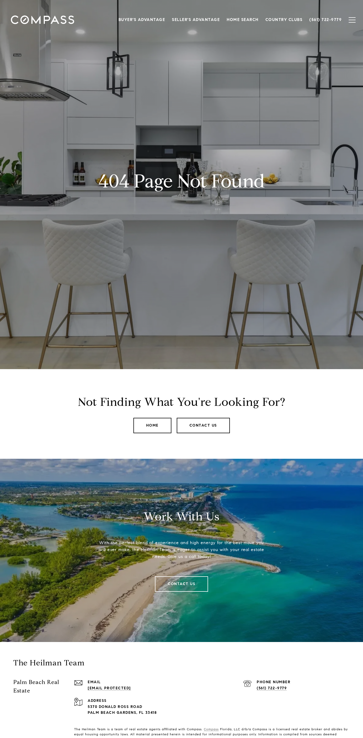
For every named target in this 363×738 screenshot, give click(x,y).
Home (152, 425)
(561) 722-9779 (272, 688)
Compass (211, 729)
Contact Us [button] (203, 425)
